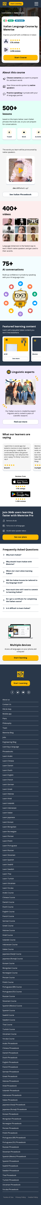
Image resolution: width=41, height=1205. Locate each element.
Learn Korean (8, 822)
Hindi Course (8, 935)
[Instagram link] (28, 692)
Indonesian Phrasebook (12, 1095)
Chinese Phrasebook (11, 1048)
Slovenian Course (9, 1001)
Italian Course (8, 949)
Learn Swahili (8, 864)
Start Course (21, 57)
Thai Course (7, 1024)
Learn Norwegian (9, 831)
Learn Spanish (8, 860)
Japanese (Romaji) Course (13, 959)
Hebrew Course (9, 930)
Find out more (20, 421)
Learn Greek (7, 789)
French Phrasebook (10, 1067)
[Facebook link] (12, 692)
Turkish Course (9, 1029)
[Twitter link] (17, 692)
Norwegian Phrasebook (12, 1123)
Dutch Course (8, 907)
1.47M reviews (20, 501)
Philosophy (7, 723)
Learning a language (11, 747)
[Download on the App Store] (20, 482)
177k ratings (20, 489)
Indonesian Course (10, 944)
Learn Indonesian (9, 808)
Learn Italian (6, 13)
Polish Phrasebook (10, 1133)
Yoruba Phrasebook (10, 1189)
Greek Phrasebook (10, 1076)
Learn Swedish (8, 869)
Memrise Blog (8, 732)
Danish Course (8, 902)
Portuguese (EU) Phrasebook (14, 1142)
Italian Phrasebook (10, 1100)
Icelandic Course (9, 940)
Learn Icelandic (8, 803)
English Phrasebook (10, 1062)
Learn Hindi (7, 798)
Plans (5, 718)
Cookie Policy (33, 1197)
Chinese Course (9, 897)
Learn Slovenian (9, 855)
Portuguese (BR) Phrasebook (14, 1137)
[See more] (36, 3)
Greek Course (8, 926)
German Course (9, 921)
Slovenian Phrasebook (11, 1152)
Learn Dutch (7, 770)
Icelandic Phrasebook (11, 1090)
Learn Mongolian (9, 827)
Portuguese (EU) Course (12, 991)
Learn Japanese (9, 817)
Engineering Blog (9, 742)
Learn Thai (7, 874)
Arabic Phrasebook (10, 1043)
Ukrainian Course (9, 1034)
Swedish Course (9, 1020)
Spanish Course (9, 1010)
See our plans (20, 537)
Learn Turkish (8, 878)
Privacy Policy (21, 1197)
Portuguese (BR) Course (12, 987)
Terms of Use (8, 1197)
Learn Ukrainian (9, 883)
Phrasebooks (8, 751)
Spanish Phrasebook (11, 1161)
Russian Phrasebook (11, 1147)
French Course (8, 916)
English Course (8, 911)
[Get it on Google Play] (20, 494)
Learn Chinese (8, 761)
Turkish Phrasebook (11, 1180)
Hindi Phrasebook (10, 1086)
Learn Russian (8, 850)
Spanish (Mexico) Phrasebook (14, 1156)
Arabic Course (8, 893)
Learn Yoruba (8, 888)
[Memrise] (4, 3)
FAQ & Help (7, 709)
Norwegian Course (10, 973)
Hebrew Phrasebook (11, 1081)
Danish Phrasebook (10, 1053)
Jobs (4, 737)
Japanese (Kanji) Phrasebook (14, 1104)
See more (16, 358)
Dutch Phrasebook (10, 1057)
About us (6, 700)
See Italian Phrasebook (20, 194)
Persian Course (9, 977)
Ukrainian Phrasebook (11, 1185)
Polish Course (8, 982)
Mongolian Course (10, 968)
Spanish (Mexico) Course (12, 1006)
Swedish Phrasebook (11, 1170)
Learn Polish (7, 841)
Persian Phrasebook (11, 1128)
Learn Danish (8, 765)
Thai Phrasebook (9, 1175)
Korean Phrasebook (10, 1114)
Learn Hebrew (8, 794)
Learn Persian (8, 836)
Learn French (8, 780)
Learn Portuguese (10, 845)
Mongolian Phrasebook (12, 1119)
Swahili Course (8, 1015)
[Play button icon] (20, 170)
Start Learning (16, 4)
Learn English (8, 775)
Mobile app (7, 714)
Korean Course (8, 963)
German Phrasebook (11, 1072)
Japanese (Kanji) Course (12, 954)
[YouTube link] (23, 692)
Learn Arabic (8, 756)
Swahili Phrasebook (10, 1166)
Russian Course (9, 996)
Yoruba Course (8, 1039)
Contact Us (7, 704)
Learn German (8, 784)
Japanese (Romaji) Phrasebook (15, 1109)
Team (5, 728)
